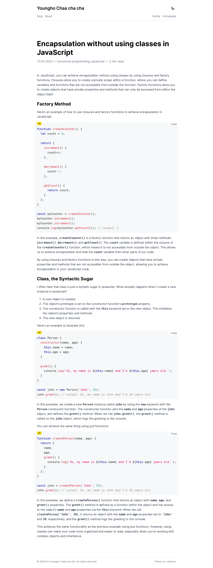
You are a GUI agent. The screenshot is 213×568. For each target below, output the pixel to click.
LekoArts (171, 561)
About (48, 16)
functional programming (73, 61)
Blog (39, 16)
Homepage (169, 16)
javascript (97, 61)
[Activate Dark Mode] (173, 8)
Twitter (156, 16)
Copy (174, 123)
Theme (158, 561)
